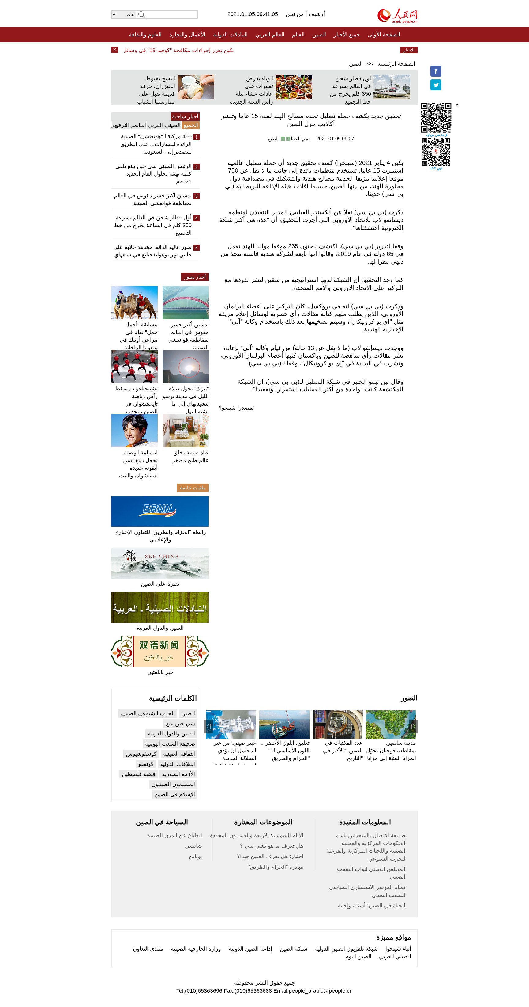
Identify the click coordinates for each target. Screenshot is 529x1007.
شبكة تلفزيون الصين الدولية (346, 949)
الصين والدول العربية (160, 628)
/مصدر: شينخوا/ (236, 408)
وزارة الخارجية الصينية (196, 949)
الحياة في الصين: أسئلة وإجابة (371, 905)
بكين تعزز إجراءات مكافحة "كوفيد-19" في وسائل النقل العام (176, 50)
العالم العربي (269, 35)
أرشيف (316, 14)
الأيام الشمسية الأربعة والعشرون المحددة (256, 835)
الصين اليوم (358, 956)
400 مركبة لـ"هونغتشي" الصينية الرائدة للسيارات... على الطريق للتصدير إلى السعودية (156, 144)
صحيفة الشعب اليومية (170, 744)
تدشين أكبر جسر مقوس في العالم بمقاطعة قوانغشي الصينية (153, 199)
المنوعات (286, 50)
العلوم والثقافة (145, 35)
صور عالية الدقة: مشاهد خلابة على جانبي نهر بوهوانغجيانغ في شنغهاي (152, 251)
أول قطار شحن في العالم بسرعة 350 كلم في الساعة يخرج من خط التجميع (153, 225)
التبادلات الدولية (230, 35)
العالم (298, 35)
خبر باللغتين (160, 672)
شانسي (193, 846)
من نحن (296, 14)
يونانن (195, 856)
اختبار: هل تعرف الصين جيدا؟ (270, 856)
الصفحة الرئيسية (396, 64)
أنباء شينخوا (398, 949)
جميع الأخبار (347, 35)
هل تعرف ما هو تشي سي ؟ (271, 846)
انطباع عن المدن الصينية (174, 835)
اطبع (272, 138)
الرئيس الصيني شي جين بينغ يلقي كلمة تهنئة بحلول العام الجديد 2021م (153, 173)
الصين (319, 35)
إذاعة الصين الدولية (250, 949)
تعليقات (259, 50)
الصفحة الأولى (384, 35)
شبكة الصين (293, 949)
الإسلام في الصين (175, 794)
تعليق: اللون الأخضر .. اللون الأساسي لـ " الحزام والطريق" (285, 750)
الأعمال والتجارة (187, 35)
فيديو (238, 50)
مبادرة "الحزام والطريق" (275, 867)
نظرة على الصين (160, 584)
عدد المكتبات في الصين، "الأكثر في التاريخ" (343, 750)
